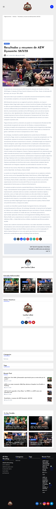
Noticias (7, 43)
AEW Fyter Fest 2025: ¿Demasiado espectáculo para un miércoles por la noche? (15, 428)
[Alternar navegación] (4, 7)
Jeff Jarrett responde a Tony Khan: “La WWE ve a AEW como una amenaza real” (15, 444)
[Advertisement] (28, 28)
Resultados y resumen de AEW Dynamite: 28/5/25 (18, 398)
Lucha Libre (12, 55)
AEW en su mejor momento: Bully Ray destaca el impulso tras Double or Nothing (40, 428)
